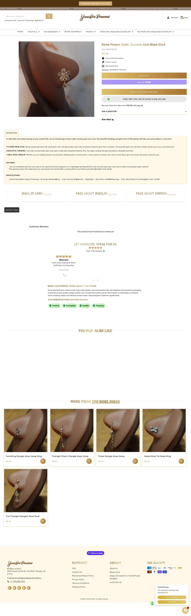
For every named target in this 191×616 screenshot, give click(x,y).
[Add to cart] (43, 461)
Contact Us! (77, 572)
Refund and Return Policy (83, 576)
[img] (95, 248)
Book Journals (73, 32)
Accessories (51, 32)
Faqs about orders (151, 193)
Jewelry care (32, 193)
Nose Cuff (21, 20)
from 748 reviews (94, 251)
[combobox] (28, 16)
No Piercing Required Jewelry (154, 32)
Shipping (105, 70)
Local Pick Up (115, 582)
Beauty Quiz (115, 572)
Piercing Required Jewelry (115, 32)
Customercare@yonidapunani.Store (24, 578)
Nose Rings (30, 20)
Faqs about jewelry (92, 193)
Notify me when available (144, 92)
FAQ (74, 568)
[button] (40, 595)
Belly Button (39, 20)
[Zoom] (56, 81)
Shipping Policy (78, 587)
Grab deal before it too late (96, 4)
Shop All (33, 32)
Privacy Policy (78, 579)
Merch (90, 32)
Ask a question (109, 112)
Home (20, 32)
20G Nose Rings (106, 401)
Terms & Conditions (80, 583)
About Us (114, 568)
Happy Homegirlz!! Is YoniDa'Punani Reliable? (125, 577)
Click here (47, 194)
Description (11, 133)
